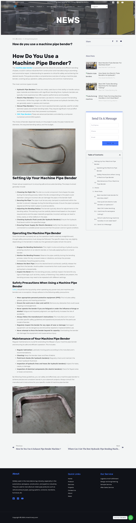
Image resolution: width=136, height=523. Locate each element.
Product (39, 6)
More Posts (98, 191)
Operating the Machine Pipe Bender (107, 169)
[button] (120, 155)
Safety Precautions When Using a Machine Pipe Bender (108, 176)
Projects (60, 6)
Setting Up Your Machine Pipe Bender (105, 162)
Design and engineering (109, 481)
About (80, 6)
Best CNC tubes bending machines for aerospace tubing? (108, 86)
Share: (97, 188)
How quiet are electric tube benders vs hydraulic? (109, 74)
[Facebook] (113, 2)
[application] (43, 6)
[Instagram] (118, 2)
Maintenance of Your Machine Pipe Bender (108, 182)
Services (49, 6)
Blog (88, 6)
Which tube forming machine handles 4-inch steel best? (110, 97)
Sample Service (106, 484)
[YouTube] (122, 2)
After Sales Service (107, 487)
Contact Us (71, 6)
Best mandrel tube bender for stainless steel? (110, 64)
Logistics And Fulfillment (109, 479)
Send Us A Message (104, 224)
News (70, 496)
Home (32, 6)
